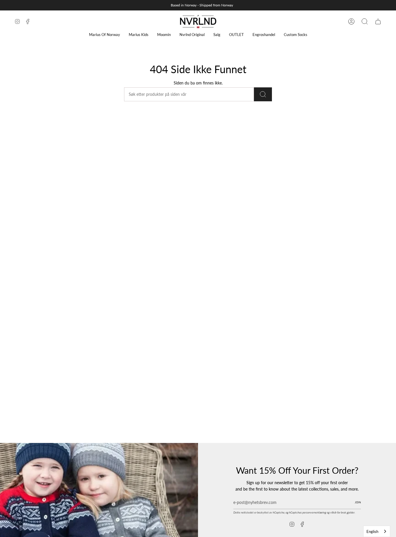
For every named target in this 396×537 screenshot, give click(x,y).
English (372, 531)
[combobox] (376, 531)
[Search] (263, 94)
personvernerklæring (314, 512)
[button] (104, 34)
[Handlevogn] (378, 21)
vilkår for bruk (338, 512)
